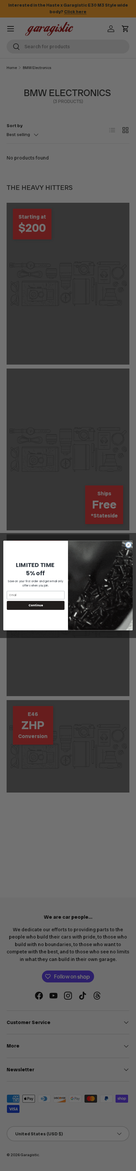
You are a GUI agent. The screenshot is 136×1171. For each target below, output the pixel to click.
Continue (35, 605)
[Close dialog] (128, 545)
